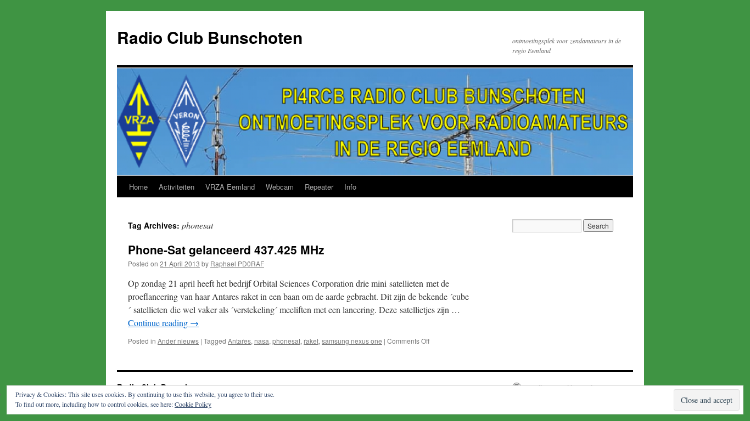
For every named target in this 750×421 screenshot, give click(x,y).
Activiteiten (176, 186)
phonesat (286, 340)
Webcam (280, 186)
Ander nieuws (178, 340)
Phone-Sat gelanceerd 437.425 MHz (226, 249)
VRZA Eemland (230, 186)
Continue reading (163, 322)
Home (138, 186)
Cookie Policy (193, 404)
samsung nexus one (352, 340)
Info (350, 186)
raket (311, 340)
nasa (261, 340)
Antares (239, 340)
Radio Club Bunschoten (210, 37)
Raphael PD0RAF (237, 263)
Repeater (319, 186)
